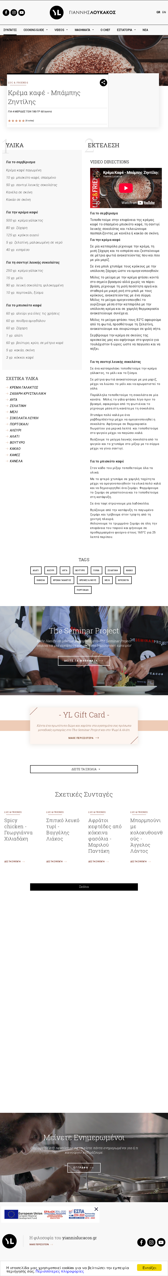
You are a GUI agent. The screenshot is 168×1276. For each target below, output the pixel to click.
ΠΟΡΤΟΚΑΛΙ (19, 424)
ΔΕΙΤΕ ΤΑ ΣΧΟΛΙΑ (84, 769)
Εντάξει (149, 1267)
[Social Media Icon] (6, 12)
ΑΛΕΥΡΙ (16, 430)
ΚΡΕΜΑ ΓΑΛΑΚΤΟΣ (24, 387)
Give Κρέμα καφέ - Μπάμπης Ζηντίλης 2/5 (13, 120)
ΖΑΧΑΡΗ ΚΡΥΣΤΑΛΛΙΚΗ (28, 394)
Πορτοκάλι (83, 590)
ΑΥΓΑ (13, 400)
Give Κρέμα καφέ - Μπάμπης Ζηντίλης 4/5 (20, 120)
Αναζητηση (40, 40)
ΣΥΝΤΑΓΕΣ (10, 30)
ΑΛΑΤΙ (15, 436)
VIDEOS (59, 30)
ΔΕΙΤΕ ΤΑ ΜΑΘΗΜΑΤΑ (81, 660)
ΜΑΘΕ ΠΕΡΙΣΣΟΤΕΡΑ (80, 738)
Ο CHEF (105, 30)
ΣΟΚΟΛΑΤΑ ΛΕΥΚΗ (24, 418)
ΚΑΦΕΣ (15, 455)
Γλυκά (96, 570)
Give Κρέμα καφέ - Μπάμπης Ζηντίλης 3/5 (16, 120)
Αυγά (64, 570)
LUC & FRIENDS (18, 82)
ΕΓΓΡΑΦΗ (81, 1167)
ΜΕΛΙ (14, 412)
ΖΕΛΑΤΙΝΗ (18, 406)
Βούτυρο (80, 570)
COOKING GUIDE (34, 30)
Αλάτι (36, 570)
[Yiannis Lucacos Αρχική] (84, 12)
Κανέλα (41, 580)
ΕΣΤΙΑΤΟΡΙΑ (124, 30)
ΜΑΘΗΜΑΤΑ (82, 30)
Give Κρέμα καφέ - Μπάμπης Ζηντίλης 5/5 (23, 120)
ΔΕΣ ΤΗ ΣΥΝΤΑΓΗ (12, 861)
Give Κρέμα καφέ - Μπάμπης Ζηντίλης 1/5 (9, 120)
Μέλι (107, 580)
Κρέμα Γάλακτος (62, 580)
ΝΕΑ (145, 30)
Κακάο (129, 570)
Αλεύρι (50, 570)
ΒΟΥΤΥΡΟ (17, 443)
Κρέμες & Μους (87, 580)
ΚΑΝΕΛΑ (16, 461)
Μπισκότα (123, 580)
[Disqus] (84, 950)
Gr (158, 12)
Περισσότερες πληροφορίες (60, 1271)
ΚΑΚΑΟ (15, 449)
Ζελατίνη (113, 570)
